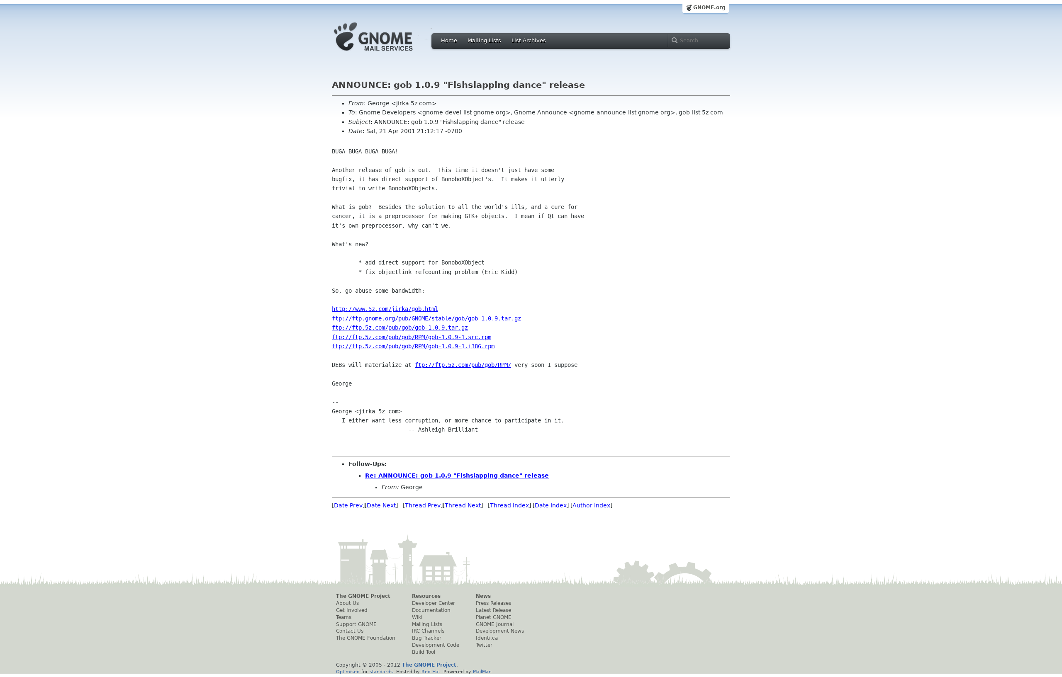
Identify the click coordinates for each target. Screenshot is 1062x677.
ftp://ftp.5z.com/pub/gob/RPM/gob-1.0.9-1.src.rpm (411, 337)
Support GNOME (356, 624)
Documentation (431, 610)
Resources (426, 596)
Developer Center (433, 603)
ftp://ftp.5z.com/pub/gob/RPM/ (463, 365)
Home (449, 40)
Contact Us (349, 631)
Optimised (348, 671)
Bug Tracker (426, 638)
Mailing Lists (484, 40)
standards (381, 671)
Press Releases (493, 603)
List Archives (529, 40)
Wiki (417, 617)
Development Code (435, 645)
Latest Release (493, 610)
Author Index (591, 505)
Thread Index (509, 505)
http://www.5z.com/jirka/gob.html (385, 309)
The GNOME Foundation (365, 638)
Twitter (484, 645)
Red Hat (430, 671)
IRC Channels (428, 631)
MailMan (482, 671)
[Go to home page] (386, 53)
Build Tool (423, 652)
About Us (347, 603)
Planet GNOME (494, 617)
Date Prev (348, 505)
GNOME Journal (495, 624)
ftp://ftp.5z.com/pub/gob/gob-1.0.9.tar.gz (400, 327)
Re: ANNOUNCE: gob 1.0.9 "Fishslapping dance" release (457, 475)
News (483, 596)
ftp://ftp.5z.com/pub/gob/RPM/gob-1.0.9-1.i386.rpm (413, 346)
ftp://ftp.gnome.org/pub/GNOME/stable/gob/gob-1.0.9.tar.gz (426, 318)
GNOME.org (709, 7)
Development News (500, 631)
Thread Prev (423, 505)
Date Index (551, 505)
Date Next (381, 505)
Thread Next (463, 505)
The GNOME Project (363, 596)
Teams (343, 617)
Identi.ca (487, 638)
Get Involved (352, 610)
